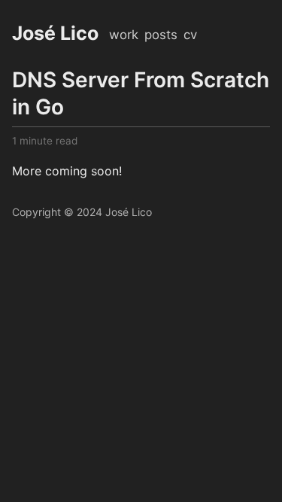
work (123, 34)
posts (160, 34)
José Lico (55, 33)
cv (190, 34)
